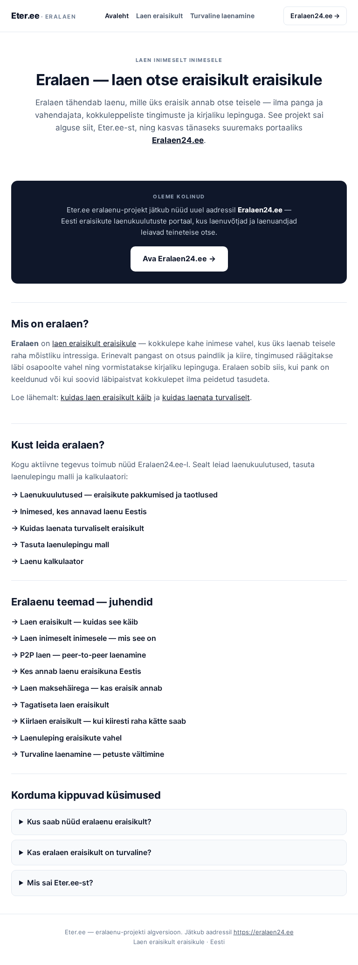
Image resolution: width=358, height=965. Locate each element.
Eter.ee (43, 15)
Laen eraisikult (159, 16)
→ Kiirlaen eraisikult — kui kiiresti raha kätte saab (98, 721)
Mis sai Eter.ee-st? (60, 882)
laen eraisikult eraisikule (94, 343)
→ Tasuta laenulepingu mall (60, 544)
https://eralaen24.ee (264, 932)
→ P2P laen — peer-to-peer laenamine (78, 654)
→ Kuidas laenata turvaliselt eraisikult (77, 528)
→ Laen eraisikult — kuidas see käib (74, 621)
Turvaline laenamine (222, 16)
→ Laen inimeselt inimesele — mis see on (83, 638)
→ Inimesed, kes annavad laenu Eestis (79, 511)
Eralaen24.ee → (315, 16)
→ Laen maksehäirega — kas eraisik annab (86, 688)
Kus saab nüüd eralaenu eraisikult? (89, 821)
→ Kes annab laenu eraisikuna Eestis (76, 671)
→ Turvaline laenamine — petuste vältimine (87, 754)
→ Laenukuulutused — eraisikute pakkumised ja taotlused (114, 494)
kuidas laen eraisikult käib (106, 397)
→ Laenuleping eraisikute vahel (66, 737)
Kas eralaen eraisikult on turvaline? (89, 852)
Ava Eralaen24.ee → (179, 258)
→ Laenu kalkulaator (47, 561)
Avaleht (117, 16)
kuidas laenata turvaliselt (206, 397)
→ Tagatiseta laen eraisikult (60, 704)
